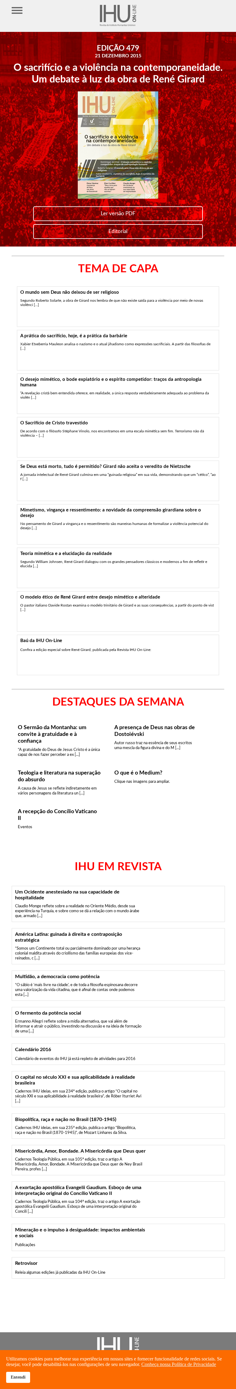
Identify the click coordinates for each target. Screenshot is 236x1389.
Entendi (18, 1377)
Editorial (118, 231)
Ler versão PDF (118, 213)
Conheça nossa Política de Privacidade (178, 1364)
